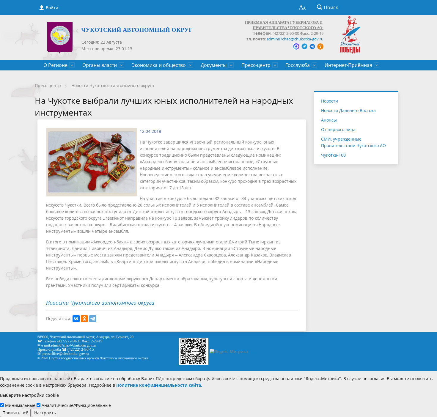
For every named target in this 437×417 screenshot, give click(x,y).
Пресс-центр (256, 65)
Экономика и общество (159, 65)
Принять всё (15, 413)
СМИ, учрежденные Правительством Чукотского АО (353, 142)
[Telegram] (92, 318)
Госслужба (297, 65)
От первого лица (338, 129)
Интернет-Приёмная (348, 65)
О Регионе (55, 65)
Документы (214, 65)
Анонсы (329, 120)
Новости (329, 101)
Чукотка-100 (333, 155)
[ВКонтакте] (76, 318)
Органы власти (99, 65)
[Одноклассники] (84, 318)
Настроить (45, 413)
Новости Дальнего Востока (348, 110)
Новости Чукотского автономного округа (112, 85)
